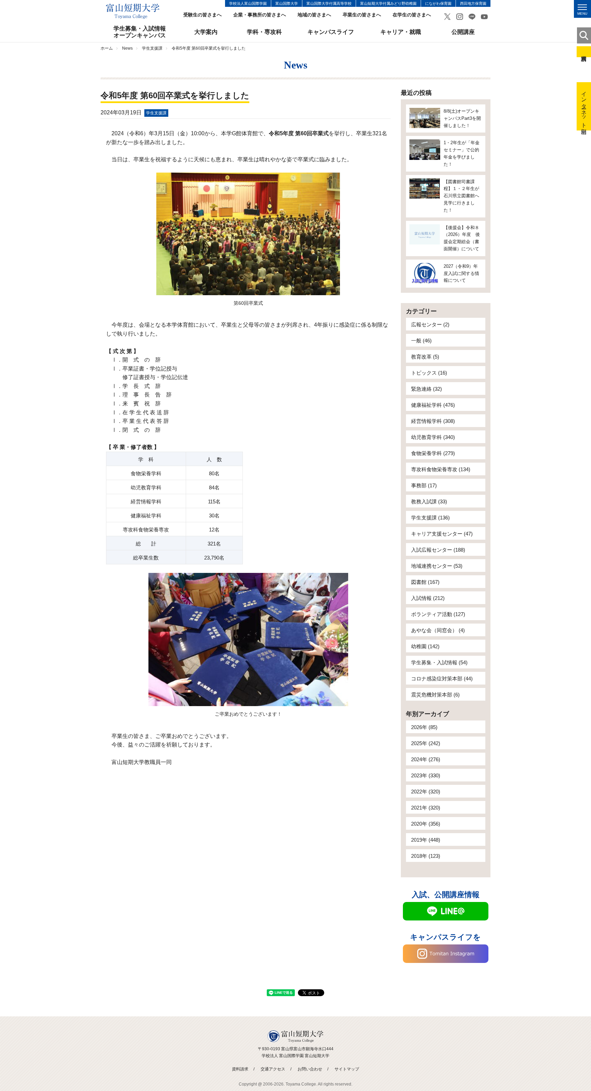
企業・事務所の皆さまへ (259, 14)
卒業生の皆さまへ (362, 14)
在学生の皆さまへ (412, 14)
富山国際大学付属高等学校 (329, 3)
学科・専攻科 (264, 32)
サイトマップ (346, 1069)
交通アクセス (273, 1069)
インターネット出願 (584, 106)
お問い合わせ (310, 1069)
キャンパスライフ (330, 32)
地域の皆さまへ (314, 14)
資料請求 (584, 51)
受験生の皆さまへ (202, 14)
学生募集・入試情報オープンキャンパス (140, 32)
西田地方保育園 (473, 3)
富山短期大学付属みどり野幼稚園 (388, 3)
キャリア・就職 (400, 32)
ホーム (107, 48)
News (127, 48)
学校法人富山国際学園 (248, 3)
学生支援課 (152, 48)
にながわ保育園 (438, 3)
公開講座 (463, 32)
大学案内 (206, 32)
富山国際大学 (286, 3)
